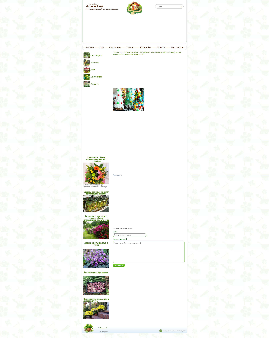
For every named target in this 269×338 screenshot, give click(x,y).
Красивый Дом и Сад (94, 5)
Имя (115, 231)
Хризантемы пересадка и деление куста (96, 300)
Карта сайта (104, 332)
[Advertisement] (134, 27)
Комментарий (120, 239)
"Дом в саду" (103, 327)
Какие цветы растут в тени (96, 243)
